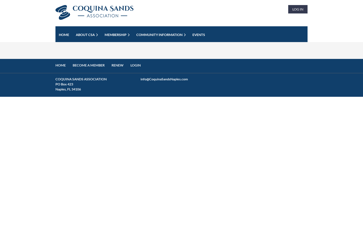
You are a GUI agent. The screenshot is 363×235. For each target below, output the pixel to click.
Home (60, 65)
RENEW (118, 65)
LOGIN (135, 65)
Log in (297, 9)
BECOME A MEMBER (89, 65)
